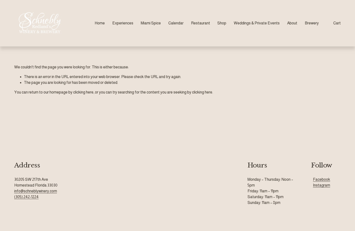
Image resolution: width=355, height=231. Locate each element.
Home (100, 23)
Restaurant (200, 23)
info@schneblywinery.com (35, 191)
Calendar (176, 23)
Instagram (321, 185)
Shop (221, 23)
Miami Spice (151, 23)
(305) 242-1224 (26, 197)
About (292, 23)
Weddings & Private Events (257, 23)
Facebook (321, 179)
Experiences (122, 23)
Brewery (312, 23)
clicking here (83, 92)
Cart (337, 23)
